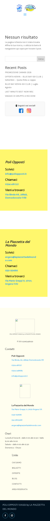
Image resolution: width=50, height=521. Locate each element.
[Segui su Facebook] (5, 515)
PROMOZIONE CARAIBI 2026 (18, 72)
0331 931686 (11, 271)
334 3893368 (17, 420)
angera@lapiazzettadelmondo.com (20, 258)
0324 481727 (12, 184)
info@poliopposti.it (16, 174)
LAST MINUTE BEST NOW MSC (19, 91)
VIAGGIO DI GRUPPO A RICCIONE (20, 96)
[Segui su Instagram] (12, 515)
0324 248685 (17, 370)
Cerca (40, 59)
